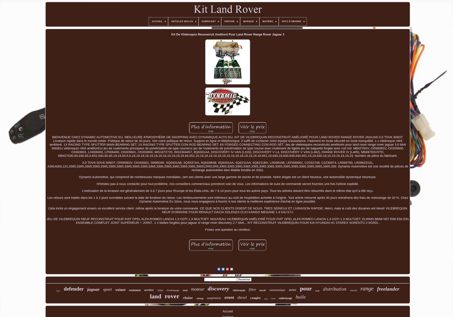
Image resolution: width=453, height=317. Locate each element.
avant (229, 297)
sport (107, 289)
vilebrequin (239, 290)
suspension (214, 298)
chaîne (188, 298)
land (155, 296)
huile (301, 297)
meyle (262, 290)
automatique (277, 290)
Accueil (228, 311)
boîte (318, 291)
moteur (197, 289)
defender (74, 289)
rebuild (353, 290)
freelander (388, 289)
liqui (58, 291)
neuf (185, 290)
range (367, 288)
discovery (218, 288)
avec (292, 290)
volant (120, 290)
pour (306, 288)
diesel (242, 297)
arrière (149, 290)
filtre (252, 289)
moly (266, 299)
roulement (135, 290)
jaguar (93, 289)
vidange (199, 298)
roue (273, 298)
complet (255, 298)
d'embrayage (173, 290)
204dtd (160, 290)
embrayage (285, 298)
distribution (334, 289)
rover (172, 296)
